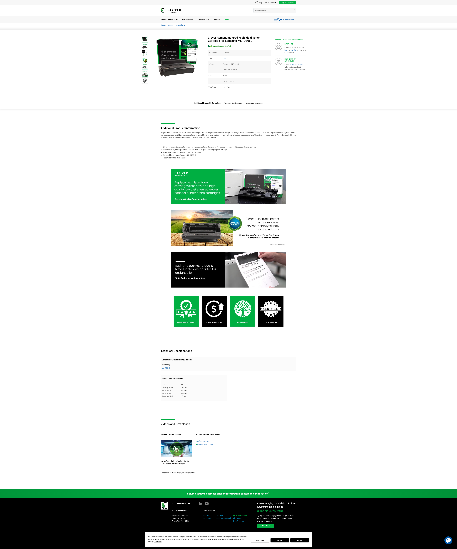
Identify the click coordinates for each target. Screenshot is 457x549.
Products (169, 25)
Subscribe (265, 526)
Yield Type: (212, 87)
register (293, 50)
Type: (210, 58)
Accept (299, 540)
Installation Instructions (205, 444)
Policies (206, 515)
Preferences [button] (157, 542)
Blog (227, 19)
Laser (177, 25)
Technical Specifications (233, 103)
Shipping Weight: (167, 396)
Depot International (223, 518)
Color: (211, 75)
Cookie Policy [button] (206, 539)
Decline (279, 540)
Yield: (210, 81)
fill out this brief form (297, 65)
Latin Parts (220, 515)
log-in (286, 50)
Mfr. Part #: (213, 53)
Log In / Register (287, 3)
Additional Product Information (207, 103)
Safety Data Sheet (203, 441)
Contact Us (207, 518)
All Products (237, 518)
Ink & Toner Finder (287, 19)
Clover (182, 25)
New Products (238, 521)
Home (163, 25)
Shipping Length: (167, 388)
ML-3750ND (166, 368)
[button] (448, 540)
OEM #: (211, 64)
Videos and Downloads (254, 103)
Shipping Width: (167, 390)
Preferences (260, 540)
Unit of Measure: (167, 385)
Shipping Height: (167, 393)
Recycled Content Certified (221, 46)
